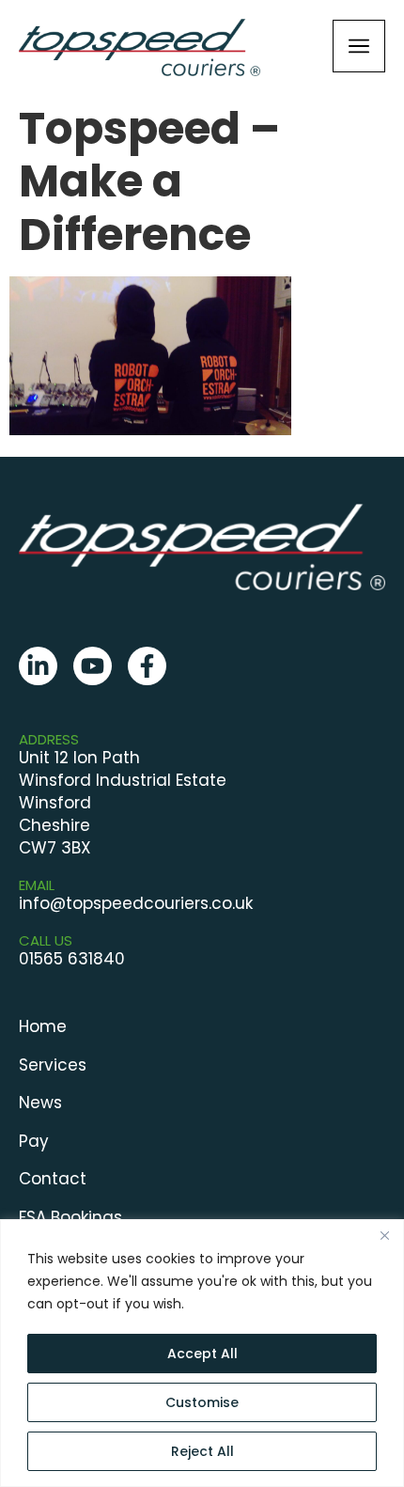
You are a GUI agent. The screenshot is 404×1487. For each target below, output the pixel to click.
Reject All (202, 1451)
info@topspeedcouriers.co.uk (136, 903)
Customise (202, 1402)
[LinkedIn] (38, 666)
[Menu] (359, 46)
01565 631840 (72, 958)
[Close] (384, 1235)
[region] (202, 1353)
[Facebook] (147, 666)
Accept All (202, 1353)
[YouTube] (92, 666)
